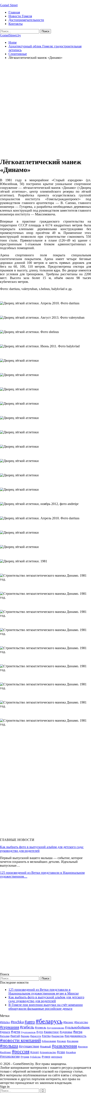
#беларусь (49, 1021)
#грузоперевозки (55, 1027)
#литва (46, 1036)
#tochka (17, 1022)
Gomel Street (9, 5)
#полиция (72, 1041)
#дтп (39, 1032)
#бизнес (68, 1022)
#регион (83, 1046)
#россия (20, 1051)
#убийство (35, 1057)
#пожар (61, 1041)
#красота (35, 1036)
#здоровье (66, 1032)
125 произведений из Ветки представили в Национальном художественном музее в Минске (43, 991)
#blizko (5, 1022)
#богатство (81, 1022)
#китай (15, 1036)
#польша (9, 1046)
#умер (46, 1056)
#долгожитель (28, 1032)
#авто (30, 1021)
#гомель (40, 1027)
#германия (9, 1027)
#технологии (10, 1056)
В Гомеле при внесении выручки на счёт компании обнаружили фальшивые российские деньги (45, 1006)
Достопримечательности (26, 20)
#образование (49, 1041)
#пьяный (45, 1046)
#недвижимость (75, 1036)
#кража (25, 1036)
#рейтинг (5, 1052)
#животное (51, 1032)
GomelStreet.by (10, 35)
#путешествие (29, 1046)
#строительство (48, 1052)
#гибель (27, 1027)
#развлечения (64, 1046)
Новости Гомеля (20, 16)
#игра (77, 1032)
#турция (25, 1056)
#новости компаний (20, 1040)
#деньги (5, 1032)
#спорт (34, 1052)
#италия (5, 1036)
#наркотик (57, 1036)
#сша (61, 1052)
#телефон (71, 1052)
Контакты (15, 24)
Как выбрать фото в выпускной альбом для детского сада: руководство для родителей (46, 999)
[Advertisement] (45, 108)
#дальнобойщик (77, 1027)
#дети (15, 1032)
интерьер (56, 1056)
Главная (14, 12)
